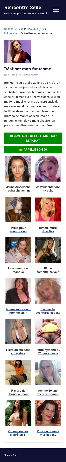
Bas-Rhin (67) (35, 29)
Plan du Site (10, 455)
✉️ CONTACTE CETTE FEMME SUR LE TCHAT (33, 138)
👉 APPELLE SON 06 (33, 149)
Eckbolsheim (12, 33)
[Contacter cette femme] (17, 52)
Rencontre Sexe (22, 7)
